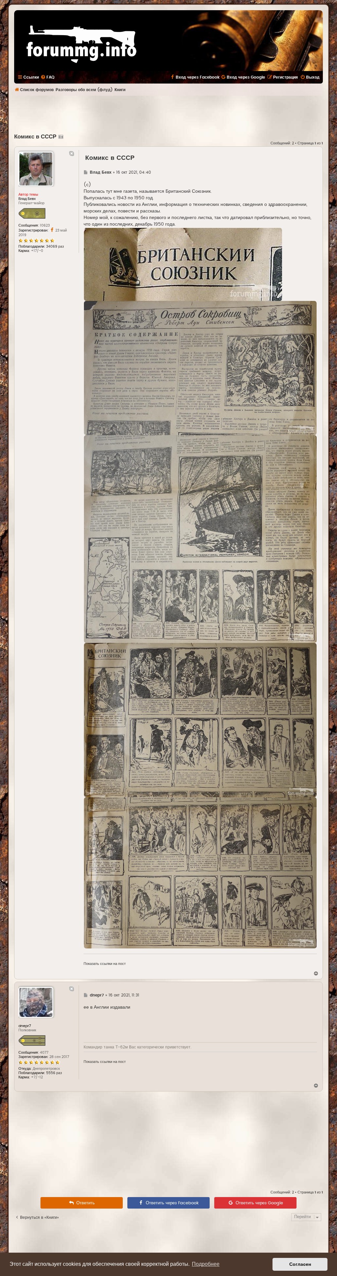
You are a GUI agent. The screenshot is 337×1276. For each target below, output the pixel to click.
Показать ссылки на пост (105, 964)
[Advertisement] (168, 114)
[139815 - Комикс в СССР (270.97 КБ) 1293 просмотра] (200, 872)
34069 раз (55, 246)
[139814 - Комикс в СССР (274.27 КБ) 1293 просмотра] (200, 720)
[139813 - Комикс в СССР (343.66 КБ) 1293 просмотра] (200, 539)
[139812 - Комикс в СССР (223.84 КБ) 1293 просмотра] (200, 368)
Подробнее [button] (206, 1264)
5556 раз (54, 1073)
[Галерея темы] (60, 136)
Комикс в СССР (35, 136)
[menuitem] (47, 77)
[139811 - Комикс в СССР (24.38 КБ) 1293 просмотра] (183, 264)
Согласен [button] (300, 1264)
